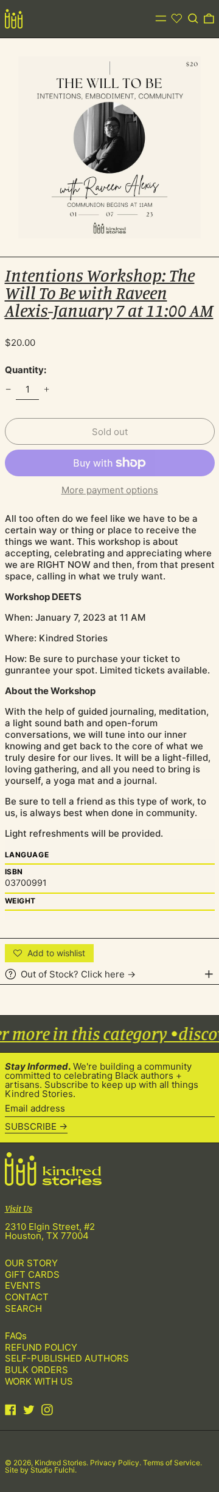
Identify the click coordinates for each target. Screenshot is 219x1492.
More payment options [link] (109, 490)
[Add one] (47, 389)
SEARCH (23, 1308)
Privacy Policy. (116, 1462)
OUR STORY (31, 1263)
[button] (193, 18)
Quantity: (25, 370)
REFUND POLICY (41, 1347)
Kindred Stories (60, 1462)
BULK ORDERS (36, 1370)
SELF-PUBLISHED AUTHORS (67, 1358)
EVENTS (23, 1285)
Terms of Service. (172, 1462)
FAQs (16, 1336)
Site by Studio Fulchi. (41, 1469)
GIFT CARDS (32, 1274)
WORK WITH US (39, 1381)
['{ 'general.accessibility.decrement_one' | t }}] (8, 389)
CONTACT (27, 1297)
